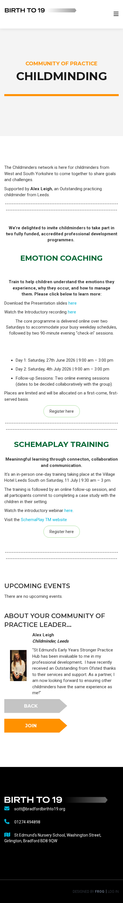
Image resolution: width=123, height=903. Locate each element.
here (72, 303)
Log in (113, 892)
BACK (31, 706)
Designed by (88, 892)
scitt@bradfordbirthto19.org (39, 809)
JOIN (31, 725)
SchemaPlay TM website (44, 519)
